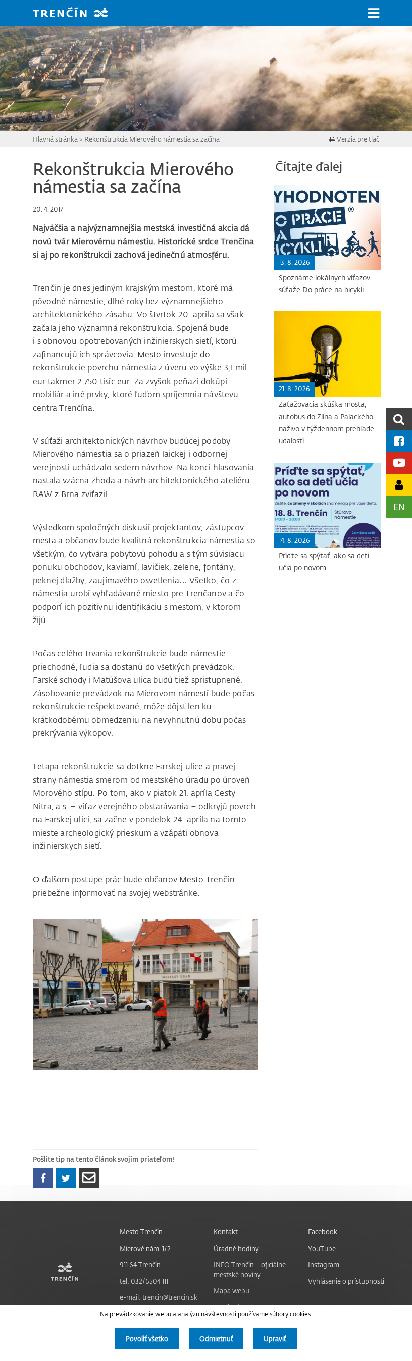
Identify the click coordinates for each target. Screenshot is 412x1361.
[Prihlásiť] (399, 485)
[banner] (78, 13)
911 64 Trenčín (140, 1264)
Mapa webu (231, 1290)
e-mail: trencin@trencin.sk (158, 1297)
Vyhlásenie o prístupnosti (346, 1281)
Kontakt (226, 1231)
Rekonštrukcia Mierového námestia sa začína (152, 139)
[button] (373, 13)
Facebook (322, 1231)
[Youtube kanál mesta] (399, 462)
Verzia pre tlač (357, 139)
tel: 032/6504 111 (144, 1281)
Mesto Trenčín (141, 1231)
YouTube (322, 1248)
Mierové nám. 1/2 (145, 1248)
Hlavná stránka (55, 139)
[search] (399, 419)
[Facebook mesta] (399, 441)
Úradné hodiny (236, 1248)
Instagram (323, 1264)
